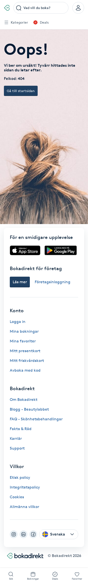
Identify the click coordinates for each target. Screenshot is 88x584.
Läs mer (20, 282)
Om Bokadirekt (23, 399)
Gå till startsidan (21, 91)
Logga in (17, 321)
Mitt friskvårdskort (27, 360)
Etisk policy (20, 477)
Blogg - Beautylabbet (29, 409)
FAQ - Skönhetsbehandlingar (36, 419)
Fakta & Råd (21, 428)
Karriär (16, 438)
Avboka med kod (25, 370)
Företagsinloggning (52, 282)
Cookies (17, 497)
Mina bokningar (24, 331)
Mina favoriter (23, 341)
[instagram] (14, 534)
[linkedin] (23, 534)
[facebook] (33, 534)
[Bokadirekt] (7, 8)
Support (17, 448)
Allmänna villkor (24, 506)
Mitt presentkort (25, 351)
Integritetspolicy (25, 487)
